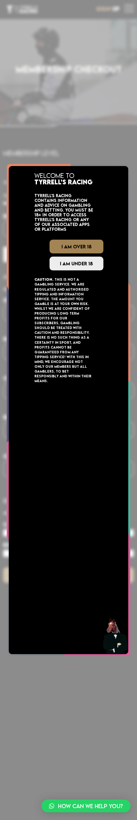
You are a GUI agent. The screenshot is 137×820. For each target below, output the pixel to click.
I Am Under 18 (76, 263)
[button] (86, 806)
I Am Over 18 (76, 246)
